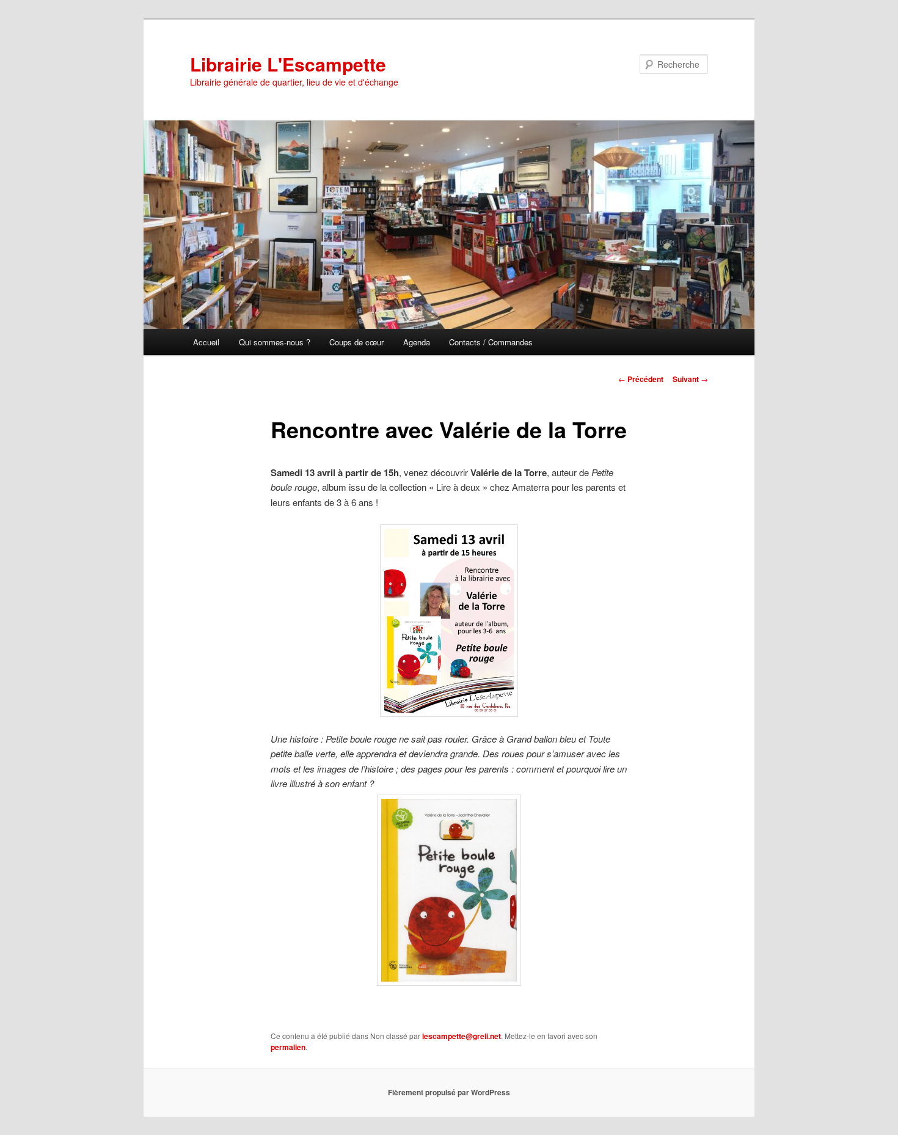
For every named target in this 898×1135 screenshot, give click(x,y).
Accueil (206, 342)
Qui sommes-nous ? (274, 342)
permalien (288, 1046)
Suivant (690, 378)
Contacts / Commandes (491, 342)
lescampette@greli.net (461, 1035)
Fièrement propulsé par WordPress (449, 1092)
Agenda (416, 342)
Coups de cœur (356, 342)
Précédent (640, 378)
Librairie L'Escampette (288, 64)
